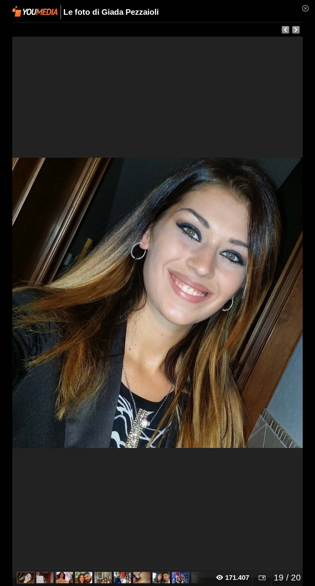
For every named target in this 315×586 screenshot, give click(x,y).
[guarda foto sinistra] (41, 303)
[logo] (35, 11)
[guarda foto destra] (186, 303)
